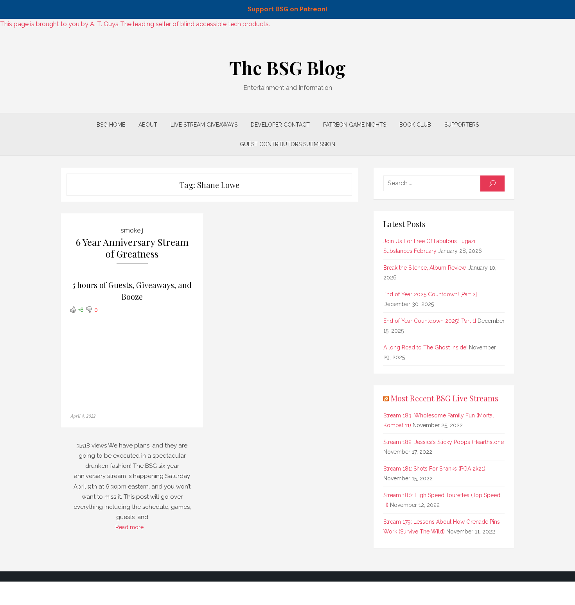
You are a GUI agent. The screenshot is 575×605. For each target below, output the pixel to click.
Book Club (415, 125)
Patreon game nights (354, 125)
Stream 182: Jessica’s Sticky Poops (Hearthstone (443, 442)
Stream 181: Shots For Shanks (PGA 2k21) (434, 468)
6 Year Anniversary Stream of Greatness (132, 248)
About (147, 125)
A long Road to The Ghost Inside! (425, 347)
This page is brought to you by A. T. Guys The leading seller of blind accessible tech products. (135, 24)
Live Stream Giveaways (204, 125)
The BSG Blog (287, 67)
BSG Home (111, 125)
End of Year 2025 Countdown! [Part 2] (430, 294)
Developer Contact (280, 125)
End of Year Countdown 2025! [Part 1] (429, 321)
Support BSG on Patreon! (287, 9)
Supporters (461, 125)
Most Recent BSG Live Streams (444, 398)
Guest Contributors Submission (287, 144)
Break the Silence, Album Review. (425, 268)
